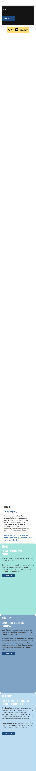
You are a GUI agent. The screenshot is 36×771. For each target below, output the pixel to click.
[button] (33, 3)
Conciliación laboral (12, 16)
